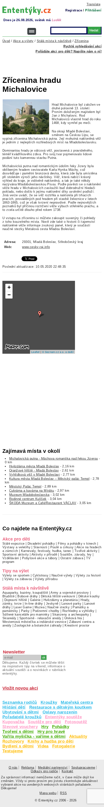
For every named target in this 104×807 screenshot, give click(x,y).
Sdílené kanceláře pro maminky (25, 614)
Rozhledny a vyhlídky (78, 611)
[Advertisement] (53, 62)
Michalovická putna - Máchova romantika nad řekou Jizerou (53, 458)
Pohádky (60, 726)
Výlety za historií (88, 575)
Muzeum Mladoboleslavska (29, 495)
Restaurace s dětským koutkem (60, 707)
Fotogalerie (63, 746)
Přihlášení (93, 10)
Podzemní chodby (46, 611)
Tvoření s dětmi (18, 731)
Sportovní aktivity (15, 554)
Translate (93, 4)
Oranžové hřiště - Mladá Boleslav (34, 470)
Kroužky (49, 702)
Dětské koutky (89, 596)
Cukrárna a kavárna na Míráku (31, 490)
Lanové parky (71, 603)
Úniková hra (73, 618)
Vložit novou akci (20, 688)
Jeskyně (52, 603)
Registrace (73, 10)
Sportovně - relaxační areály (40, 618)
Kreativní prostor (77, 625)
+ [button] (9, 287)
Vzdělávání (10, 558)
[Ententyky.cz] (26, 10)
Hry (44, 726)
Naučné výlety (62, 575)
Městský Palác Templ (25, 486)
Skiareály (9, 618)
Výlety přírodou (46, 579)
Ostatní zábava (71, 558)
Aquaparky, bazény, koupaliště (25, 592)
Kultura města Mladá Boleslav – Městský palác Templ (49, 479)
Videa (43, 746)
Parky (25, 611)
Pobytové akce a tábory (39, 558)
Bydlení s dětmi (18, 746)
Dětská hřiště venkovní (58, 596)
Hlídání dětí (14, 707)
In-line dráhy (34, 603)
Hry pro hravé (51, 731)
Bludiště (8, 596)
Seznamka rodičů (19, 702)
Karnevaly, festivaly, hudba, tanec (46, 551)
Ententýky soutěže (63, 717)
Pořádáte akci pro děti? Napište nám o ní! (69, 51)
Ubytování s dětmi (20, 712)
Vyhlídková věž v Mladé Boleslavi (34, 474)
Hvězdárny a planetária (61, 600)
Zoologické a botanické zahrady (38, 625)
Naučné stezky (58, 607)
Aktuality (78, 736)
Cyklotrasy (41, 575)
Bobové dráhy (27, 596)
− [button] (9, 295)
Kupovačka (13, 722)
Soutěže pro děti (44, 722)
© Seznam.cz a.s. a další (58, 352)
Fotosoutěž (76, 722)
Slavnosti (40, 547)
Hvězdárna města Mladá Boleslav (34, 466)
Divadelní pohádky (41, 543)
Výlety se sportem (16, 575)
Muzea (40, 607)
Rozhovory (13, 741)
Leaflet (35, 352)
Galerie (35, 600)
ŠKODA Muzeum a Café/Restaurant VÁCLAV (42, 503)
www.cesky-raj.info (36, 247)
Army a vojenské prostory (70, 592)
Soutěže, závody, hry (76, 554)
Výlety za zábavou (18, 579)
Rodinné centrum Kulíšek (28, 499)
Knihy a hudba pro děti (50, 741)
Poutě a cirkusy (62, 547)
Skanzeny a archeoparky (70, 614)
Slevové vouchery (20, 726)
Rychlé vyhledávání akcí (82, 46)
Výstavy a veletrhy (16, 547)
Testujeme (12, 751)
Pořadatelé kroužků (21, 717)
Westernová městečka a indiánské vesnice (34, 622)
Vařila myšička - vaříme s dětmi (34, 736)
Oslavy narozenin (60, 712)
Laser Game (23, 607)
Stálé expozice (13, 543)
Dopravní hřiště (15, 600)
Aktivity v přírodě (44, 554)
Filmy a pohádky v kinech (77, 543)
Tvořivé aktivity (85, 551)
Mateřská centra (77, 702)
